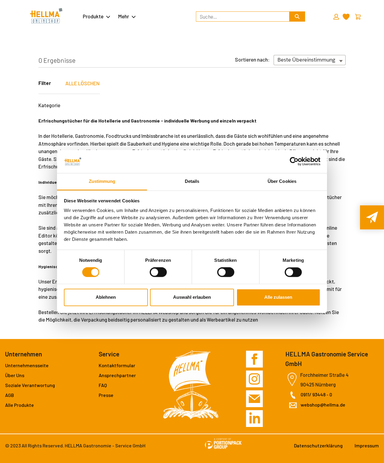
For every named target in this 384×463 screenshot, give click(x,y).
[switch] (158, 272)
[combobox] (240, 16)
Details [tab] (192, 181)
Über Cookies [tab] (282, 181)
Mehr (123, 16)
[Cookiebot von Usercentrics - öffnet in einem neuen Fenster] (294, 161)
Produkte (93, 16)
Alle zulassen (278, 297)
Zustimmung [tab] (102, 181)
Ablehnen (106, 297)
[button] (335, 17)
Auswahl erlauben (192, 297)
